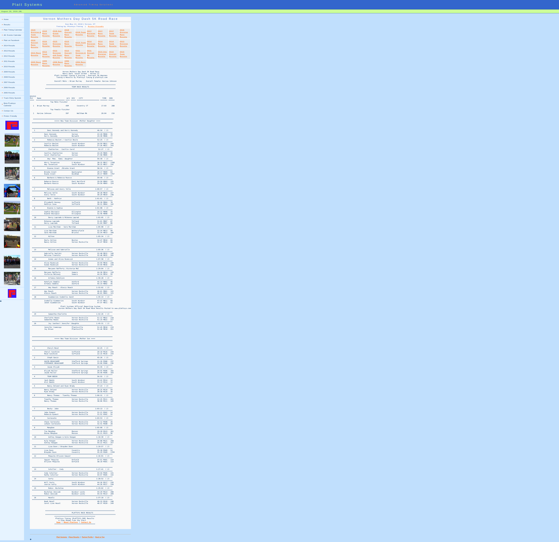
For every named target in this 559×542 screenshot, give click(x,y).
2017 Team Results (113, 33)
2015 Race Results (68, 44)
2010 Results (9, 66)
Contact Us (8, 111)
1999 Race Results (46, 63)
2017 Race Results (101, 33)
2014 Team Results (113, 44)
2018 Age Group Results (57, 33)
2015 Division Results (57, 44)
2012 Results (9, 56)
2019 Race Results (46, 33)
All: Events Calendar (12, 35)
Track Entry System (12, 98)
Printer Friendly (10, 116)
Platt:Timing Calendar (13, 30)
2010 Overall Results (113, 54)
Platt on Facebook (11, 40)
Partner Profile (87, 537)
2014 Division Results (91, 44)
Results (7, 24)
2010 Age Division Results (102, 54)
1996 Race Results (68, 63)
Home (6, 19)
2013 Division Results (124, 44)
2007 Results (9, 82)
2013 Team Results (46, 54)
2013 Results (9, 51)
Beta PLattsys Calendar (10, 104)
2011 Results (9, 61)
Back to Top (100, 537)
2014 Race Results (101, 44)
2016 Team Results (46, 44)
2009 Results (9, 72)
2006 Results (9, 87)
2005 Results (9, 93)
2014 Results (9, 45)
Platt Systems (61, 537)
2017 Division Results (91, 33)
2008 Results (9, 77)
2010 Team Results (123, 54)
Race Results (74, 537)
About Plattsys (71, 522)
